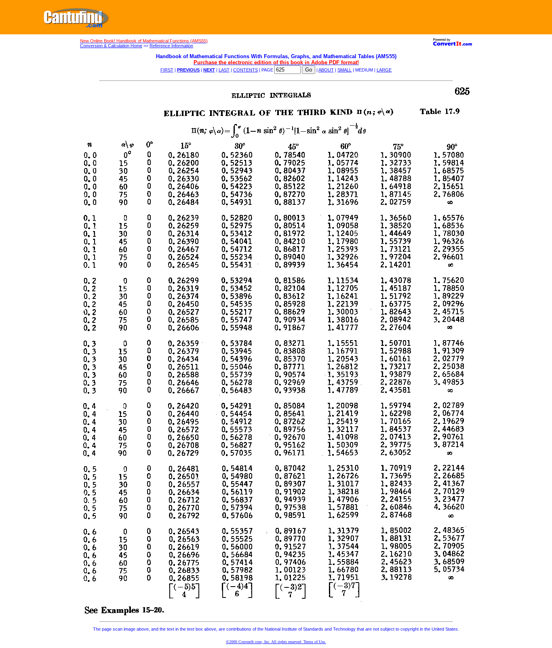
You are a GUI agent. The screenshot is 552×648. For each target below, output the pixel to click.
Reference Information (171, 45)
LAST (224, 69)
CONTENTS (245, 69)
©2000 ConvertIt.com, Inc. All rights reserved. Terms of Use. (276, 642)
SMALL (344, 69)
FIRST (166, 69)
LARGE (384, 69)
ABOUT (326, 69)
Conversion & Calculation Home (111, 45)
